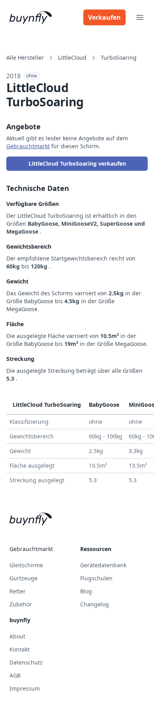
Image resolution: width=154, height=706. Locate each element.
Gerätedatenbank (103, 565)
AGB (15, 675)
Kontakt (19, 649)
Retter (17, 591)
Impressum (24, 688)
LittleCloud (72, 57)
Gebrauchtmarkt (28, 146)
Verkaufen (104, 17)
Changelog (94, 604)
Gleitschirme (26, 565)
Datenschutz (26, 662)
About (17, 636)
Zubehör (20, 604)
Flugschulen (96, 578)
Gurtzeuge (23, 578)
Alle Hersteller (25, 57)
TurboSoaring (119, 57)
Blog (86, 591)
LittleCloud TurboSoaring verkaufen (77, 163)
